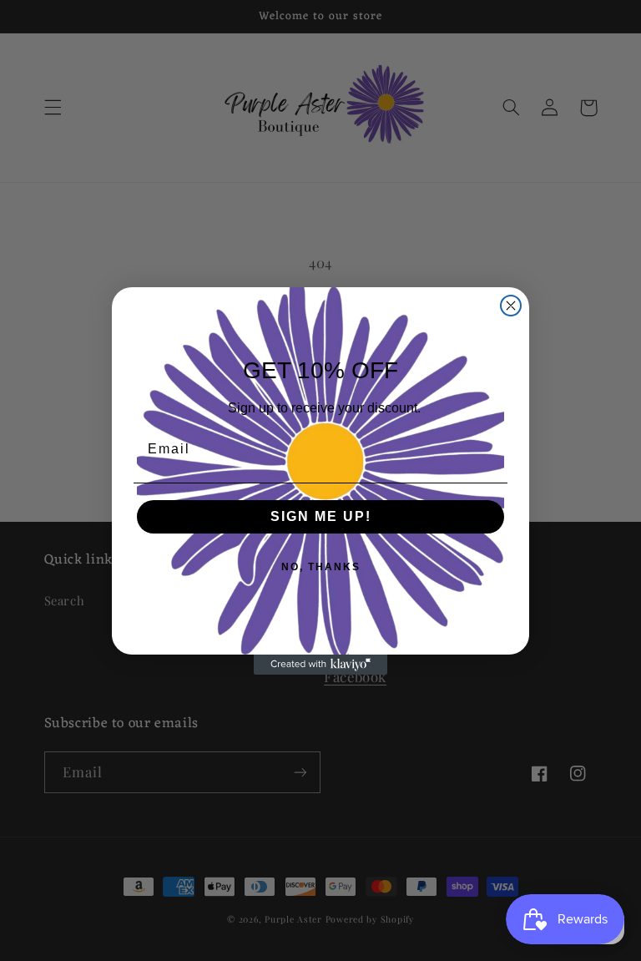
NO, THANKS (321, 567)
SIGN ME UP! (320, 516)
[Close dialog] (511, 306)
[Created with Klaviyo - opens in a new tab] (320, 665)
